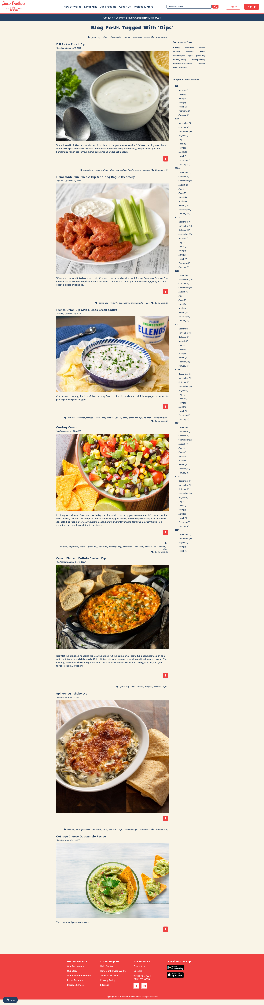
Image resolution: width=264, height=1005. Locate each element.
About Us (125, 6)
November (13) (185, 279)
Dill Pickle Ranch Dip (70, 44)
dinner (202, 51)
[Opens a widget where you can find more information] (10, 1000)
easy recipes (107, 417)
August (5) (183, 390)
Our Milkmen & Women (79, 975)
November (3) (185, 123)
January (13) (184, 213)
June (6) (182, 144)
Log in (233, 6)
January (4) (183, 526)
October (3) (183, 382)
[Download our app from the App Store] (182, 975)
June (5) (182, 193)
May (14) (182, 197)
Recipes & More (143, 6)
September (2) (185, 287)
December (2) (184, 172)
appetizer (73, 546)
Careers (138, 971)
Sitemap (104, 985)
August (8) (183, 497)
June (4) (182, 452)
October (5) (183, 283)
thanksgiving (115, 546)
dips (105, 37)
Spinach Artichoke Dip (71, 693)
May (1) (182, 98)
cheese (138, 170)
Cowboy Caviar (67, 427)
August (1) (183, 185)
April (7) (182, 407)
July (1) (181, 394)
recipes (148, 686)
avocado (96, 829)
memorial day (160, 417)
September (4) (185, 131)
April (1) (182, 255)
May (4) (182, 403)
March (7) (183, 259)
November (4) (185, 333)
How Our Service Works (113, 971)
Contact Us (139, 966)
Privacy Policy (107, 980)
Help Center (106, 966)
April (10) (182, 152)
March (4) (183, 107)
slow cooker (159, 546)
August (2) (183, 90)
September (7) (185, 234)
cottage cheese (83, 829)
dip (132, 686)
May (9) (182, 510)
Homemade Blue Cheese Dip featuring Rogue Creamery (95, 177)
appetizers (137, 37)
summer (71, 417)
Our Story (72, 971)
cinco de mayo (130, 829)
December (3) (184, 329)
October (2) (183, 337)
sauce (146, 37)
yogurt (113, 303)
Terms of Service (109, 975)
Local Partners (75, 980)
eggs (190, 55)
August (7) (183, 238)
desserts (189, 51)
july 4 (118, 417)
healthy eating (179, 59)
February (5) (184, 160)
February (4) (184, 316)
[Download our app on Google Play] (182, 967)
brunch (202, 47)
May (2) (182, 250)
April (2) (182, 353)
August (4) (183, 292)
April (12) (182, 201)
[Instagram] (144, 986)
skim (175, 67)
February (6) (184, 263)
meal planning (198, 59)
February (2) (184, 468)
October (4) (183, 127)
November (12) (185, 226)
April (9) (182, 514)
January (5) (183, 473)
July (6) (181, 296)
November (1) (184, 431)
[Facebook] (165, 158)
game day (95, 37)
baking (176, 47)
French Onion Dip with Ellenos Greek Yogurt (86, 310)
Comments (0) (161, 37)
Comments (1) (161, 170)
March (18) (183, 205)
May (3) (182, 148)
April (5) (182, 308)
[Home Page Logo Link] (10, 7)
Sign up (252, 6)
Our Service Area (76, 966)
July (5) (181, 189)
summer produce (85, 417)
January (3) (183, 320)
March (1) (182, 551)
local (130, 170)
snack (82, 546)
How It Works (72, 6)
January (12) (184, 164)
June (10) (182, 398)
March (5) (183, 518)
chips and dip (115, 37)
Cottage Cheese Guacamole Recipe (81, 836)
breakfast (189, 47)
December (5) (184, 275)
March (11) (183, 156)
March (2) (183, 312)
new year (138, 546)
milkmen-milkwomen (182, 63)
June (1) (182, 94)
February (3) (184, 111)
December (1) (184, 481)
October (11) (184, 230)
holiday (63, 546)
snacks (126, 37)
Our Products (108, 6)
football (103, 546)
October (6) (183, 435)
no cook (147, 417)
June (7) (182, 246)
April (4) (182, 102)
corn (97, 417)
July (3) (181, 345)
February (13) (184, 209)
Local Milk (90, 6)
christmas (127, 546)
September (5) (185, 440)
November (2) (185, 378)
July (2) (181, 139)
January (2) (183, 115)
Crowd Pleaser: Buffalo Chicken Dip (81, 558)
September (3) (185, 181)
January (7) (183, 267)
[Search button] (215, 7)
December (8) (184, 222)
